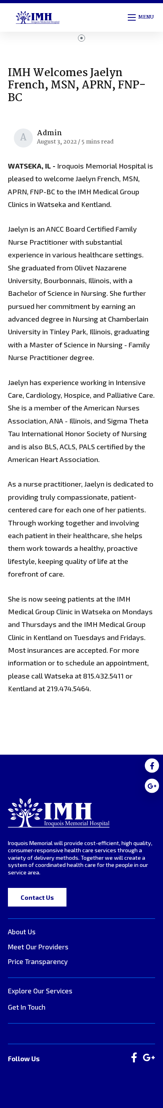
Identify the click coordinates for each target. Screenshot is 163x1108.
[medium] (152, 765)
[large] (134, 1058)
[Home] (59, 813)
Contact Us (37, 897)
